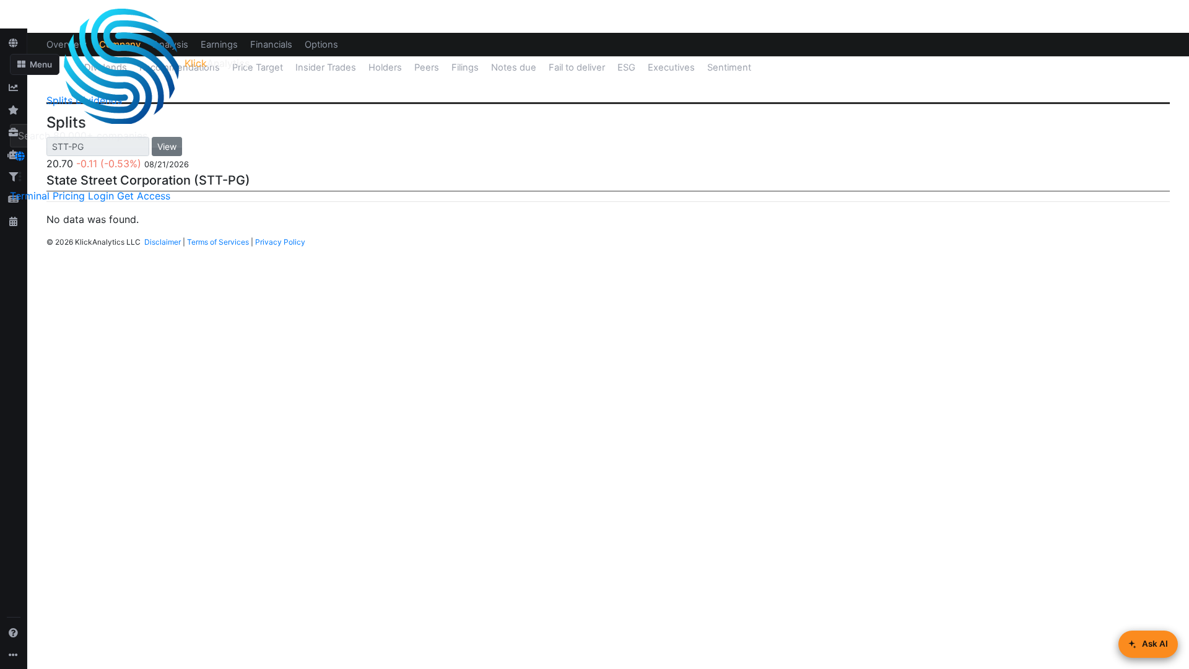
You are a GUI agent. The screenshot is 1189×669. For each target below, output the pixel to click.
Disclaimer (162, 242)
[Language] (20, 156)
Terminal (30, 196)
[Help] (13, 632)
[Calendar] (13, 221)
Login (101, 196)
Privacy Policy (280, 242)
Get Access (143, 196)
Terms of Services (218, 242)
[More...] (13, 654)
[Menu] (20, 176)
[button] (34, 64)
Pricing (69, 196)
